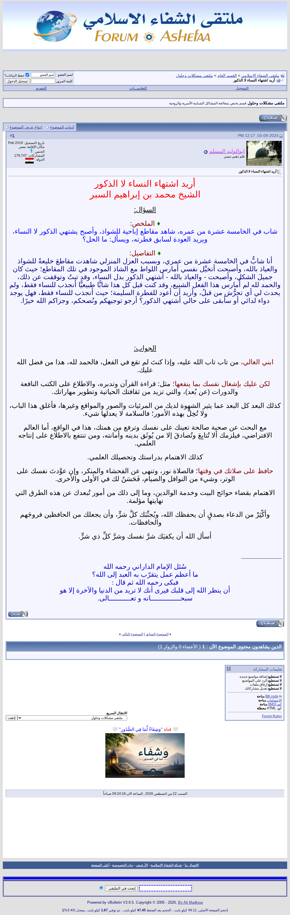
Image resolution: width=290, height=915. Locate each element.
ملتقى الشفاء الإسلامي (260, 75)
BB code (271, 696)
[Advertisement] (144, 829)
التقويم (41, 88)
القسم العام (227, 75)
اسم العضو (65, 75)
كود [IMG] (275, 704)
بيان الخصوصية (122, 865)
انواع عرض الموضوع (26, 127)
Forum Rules (272, 716)
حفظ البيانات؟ (14, 75)
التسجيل (242, 88)
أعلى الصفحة (100, 865)
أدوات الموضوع (62, 127)
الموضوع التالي (132, 634)
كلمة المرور (64, 81)
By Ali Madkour (190, 902)
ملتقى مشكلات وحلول (194, 75)
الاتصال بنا (192, 865)
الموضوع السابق (157, 634)
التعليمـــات (138, 88)
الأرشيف (142, 865)
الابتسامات (274, 700)
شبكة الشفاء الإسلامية (166, 865)
